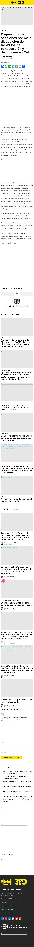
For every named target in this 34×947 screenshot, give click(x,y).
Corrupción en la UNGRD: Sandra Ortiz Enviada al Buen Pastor (16, 777)
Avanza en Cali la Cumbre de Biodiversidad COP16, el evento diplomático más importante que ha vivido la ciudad (16, 343)
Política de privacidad (7, 909)
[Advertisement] (17, 107)
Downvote (26, 294)
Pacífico (4, 337)
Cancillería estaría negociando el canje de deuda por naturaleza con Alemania (17, 438)
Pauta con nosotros (7, 913)
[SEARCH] (32, 2)
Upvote (7, 294)
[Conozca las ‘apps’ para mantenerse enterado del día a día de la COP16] (17, 392)
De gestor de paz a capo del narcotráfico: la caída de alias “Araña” (17, 772)
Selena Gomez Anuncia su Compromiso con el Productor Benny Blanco (17, 792)
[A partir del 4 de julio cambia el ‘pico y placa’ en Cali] (17, 485)
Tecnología (5, 403)
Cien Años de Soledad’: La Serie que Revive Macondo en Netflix (17, 787)
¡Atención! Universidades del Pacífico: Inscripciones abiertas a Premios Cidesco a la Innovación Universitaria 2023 (17, 469)
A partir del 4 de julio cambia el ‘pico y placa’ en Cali (16, 500)
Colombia (5, 433)
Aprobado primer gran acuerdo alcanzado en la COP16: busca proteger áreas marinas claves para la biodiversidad (16, 376)
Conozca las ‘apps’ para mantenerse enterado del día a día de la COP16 (16, 407)
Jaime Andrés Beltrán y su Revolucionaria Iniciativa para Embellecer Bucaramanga (17, 782)
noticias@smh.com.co (8, 906)
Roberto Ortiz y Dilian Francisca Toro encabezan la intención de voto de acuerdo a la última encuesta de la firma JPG (16, 635)
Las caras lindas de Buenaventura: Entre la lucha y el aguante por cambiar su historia (17, 603)
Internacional (6, 370)
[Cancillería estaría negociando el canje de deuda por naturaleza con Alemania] (17, 422)
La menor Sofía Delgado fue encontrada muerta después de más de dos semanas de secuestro (16, 570)
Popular (3, 581)
